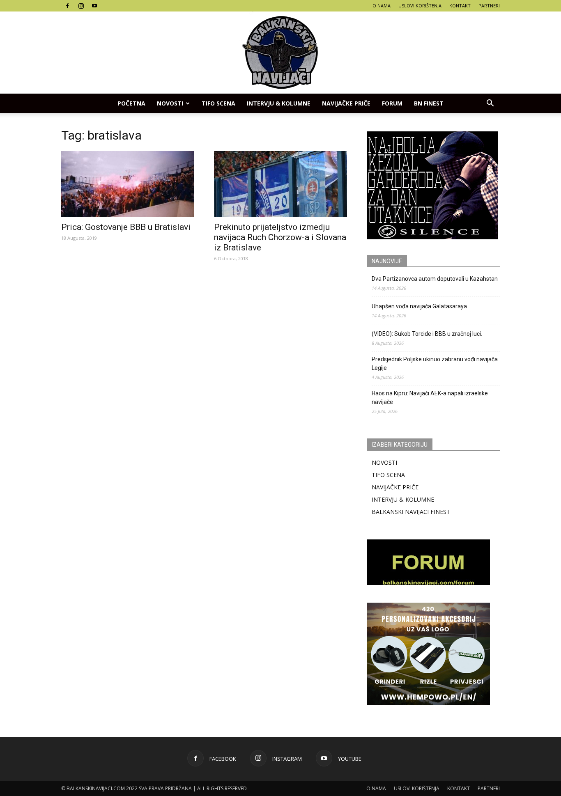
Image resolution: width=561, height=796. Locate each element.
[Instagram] (81, 5)
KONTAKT (460, 5)
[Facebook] (67, 5)
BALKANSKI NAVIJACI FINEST (411, 512)
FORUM (392, 103)
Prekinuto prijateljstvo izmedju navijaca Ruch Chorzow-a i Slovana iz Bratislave (280, 237)
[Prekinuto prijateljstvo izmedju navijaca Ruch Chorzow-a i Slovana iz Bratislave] (280, 184)
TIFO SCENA (218, 103)
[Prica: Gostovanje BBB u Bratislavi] (127, 184)
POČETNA (131, 103)
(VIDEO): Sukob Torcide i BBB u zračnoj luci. (427, 333)
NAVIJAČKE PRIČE (346, 103)
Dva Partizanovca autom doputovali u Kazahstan (435, 278)
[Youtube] (94, 5)
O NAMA (381, 5)
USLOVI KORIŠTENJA (419, 5)
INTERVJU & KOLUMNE (278, 103)
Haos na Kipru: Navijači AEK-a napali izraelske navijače (430, 397)
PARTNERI (489, 5)
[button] (490, 103)
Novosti (170, 103)
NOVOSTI (384, 462)
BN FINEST (429, 103)
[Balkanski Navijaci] (280, 52)
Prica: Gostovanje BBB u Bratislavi (126, 227)
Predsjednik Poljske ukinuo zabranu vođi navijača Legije (435, 363)
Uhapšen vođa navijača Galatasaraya (419, 306)
